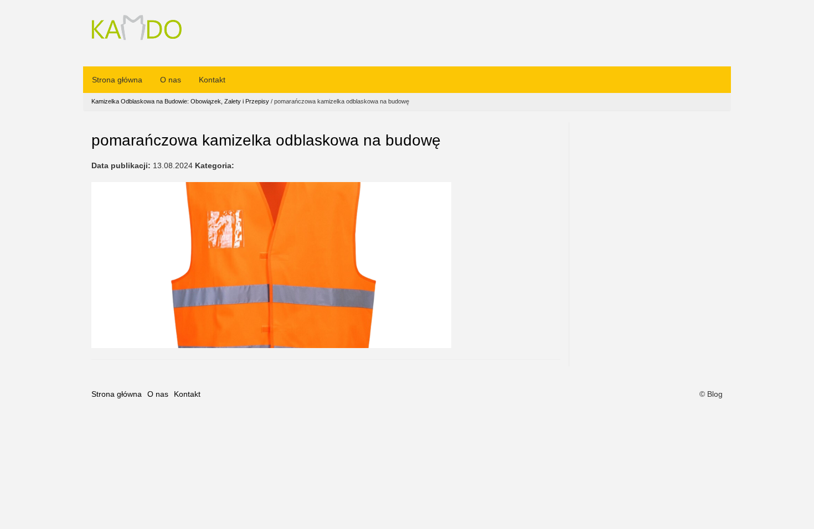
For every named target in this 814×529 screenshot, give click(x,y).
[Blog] (136, 28)
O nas (170, 79)
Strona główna (117, 79)
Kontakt (212, 79)
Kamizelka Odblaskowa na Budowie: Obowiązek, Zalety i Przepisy (180, 101)
